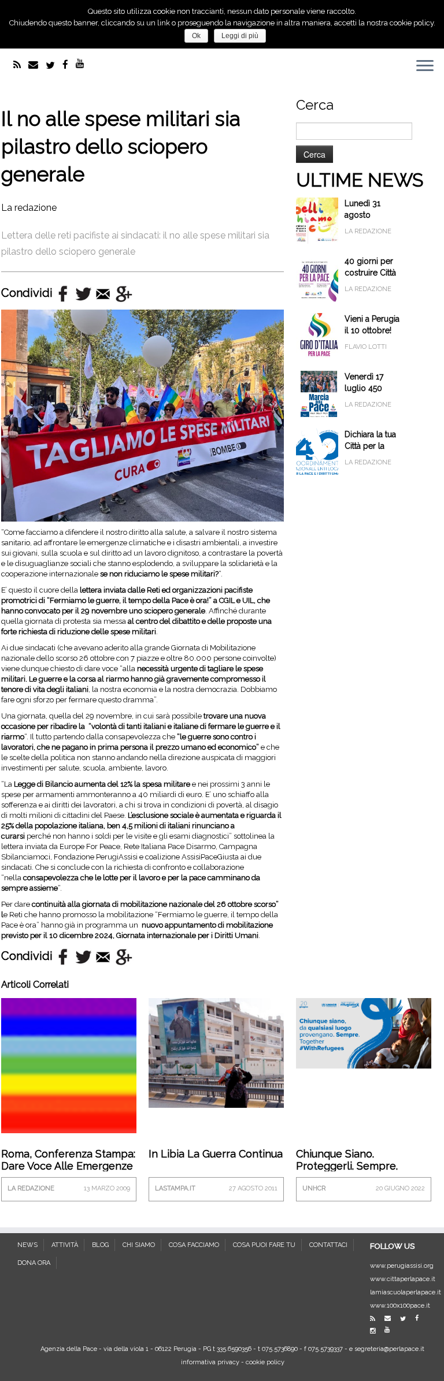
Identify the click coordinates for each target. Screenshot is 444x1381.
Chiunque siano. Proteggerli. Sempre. (347, 1160)
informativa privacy (210, 1362)
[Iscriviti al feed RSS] (20, 64)
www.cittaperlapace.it (402, 1279)
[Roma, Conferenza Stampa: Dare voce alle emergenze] (68, 1065)
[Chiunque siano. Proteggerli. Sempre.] (363, 1032)
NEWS (27, 1245)
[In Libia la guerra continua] (216, 1051)
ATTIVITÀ (64, 1245)
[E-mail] (37, 64)
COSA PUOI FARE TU (264, 1245)
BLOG (100, 1245)
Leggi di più (239, 36)
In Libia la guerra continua (216, 1154)
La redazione (29, 207)
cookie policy (265, 1362)
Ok (196, 36)
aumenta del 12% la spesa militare (132, 784)
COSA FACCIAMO (194, 1245)
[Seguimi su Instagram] (376, 1331)
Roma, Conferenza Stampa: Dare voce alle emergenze (68, 1160)
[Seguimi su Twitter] (54, 65)
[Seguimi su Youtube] (83, 63)
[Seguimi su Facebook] (69, 64)
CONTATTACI (328, 1245)
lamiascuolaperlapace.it (405, 1292)
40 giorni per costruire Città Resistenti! (370, 272)
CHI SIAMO (139, 1245)
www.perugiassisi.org (402, 1266)
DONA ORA (33, 1263)
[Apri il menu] (425, 67)
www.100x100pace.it (400, 1305)
